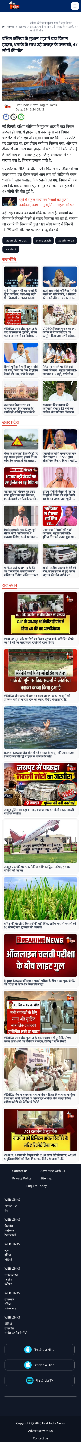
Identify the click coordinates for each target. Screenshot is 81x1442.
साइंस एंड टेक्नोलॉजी (16, 1333)
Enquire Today (36, 1186)
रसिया (8, 1304)
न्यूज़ (7, 1250)
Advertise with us (52, 1171)
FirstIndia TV (44, 1380)
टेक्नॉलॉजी (10, 1235)
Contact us (20, 1171)
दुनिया (8, 1255)
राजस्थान (9, 1299)
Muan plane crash (16, 240)
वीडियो (8, 1324)
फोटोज (8, 1279)
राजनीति (9, 1328)
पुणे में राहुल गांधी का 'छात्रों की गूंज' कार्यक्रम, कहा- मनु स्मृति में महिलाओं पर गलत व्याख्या (46, 202)
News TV (11, 1206)
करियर (8, 1284)
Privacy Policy (21, 1178)
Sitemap (46, 1178)
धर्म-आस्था (10, 1308)
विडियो (8, 1259)
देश (6, 1210)
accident (10, 249)
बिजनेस (9, 1226)
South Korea (66, 240)
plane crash (43, 240)
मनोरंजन (9, 1230)
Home (10, 26)
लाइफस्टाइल (11, 1275)
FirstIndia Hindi (44, 1350)
